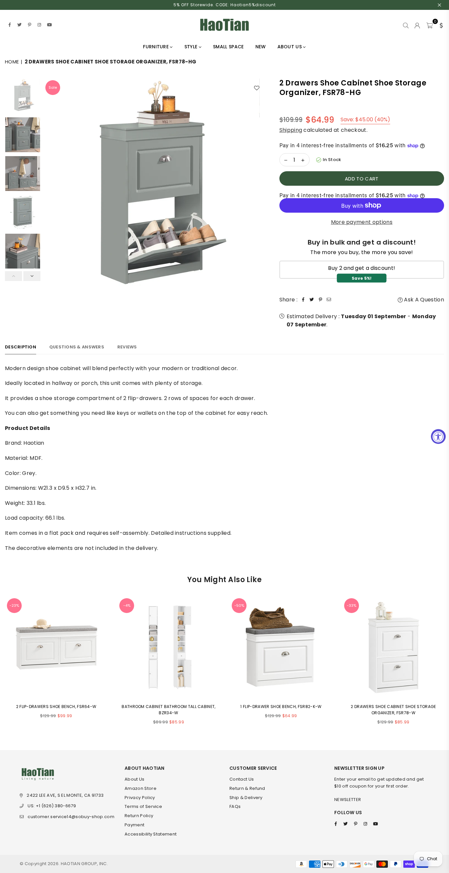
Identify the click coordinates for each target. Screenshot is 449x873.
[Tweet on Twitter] (312, 299)
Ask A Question (423, 299)
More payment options (361, 222)
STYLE (191, 46)
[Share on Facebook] (303, 299)
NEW (260, 46)
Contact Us (241, 779)
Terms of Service (143, 806)
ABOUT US (290, 46)
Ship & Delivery (246, 797)
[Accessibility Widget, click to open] (438, 436)
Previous (49, 189)
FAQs (235, 806)
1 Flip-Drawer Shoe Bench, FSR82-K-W (280, 706)
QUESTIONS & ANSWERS (76, 347)
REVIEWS (127, 347)
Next (259, 189)
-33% (351, 605)
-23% (14, 605)
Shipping (290, 130)
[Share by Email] (329, 299)
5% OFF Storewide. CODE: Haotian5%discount (225, 5)
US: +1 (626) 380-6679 (52, 806)
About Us (135, 779)
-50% (239, 605)
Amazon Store (140, 788)
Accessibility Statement (151, 834)
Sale (53, 87)
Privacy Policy (140, 797)
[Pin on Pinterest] (320, 299)
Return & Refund (247, 788)
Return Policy (139, 816)
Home (12, 61)
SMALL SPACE (228, 46)
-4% (126, 605)
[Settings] (440, 25)
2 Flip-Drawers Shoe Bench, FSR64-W (56, 706)
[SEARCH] (406, 25)
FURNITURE (156, 46)
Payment (134, 825)
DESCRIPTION (20, 347)
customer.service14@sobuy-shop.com (71, 817)
